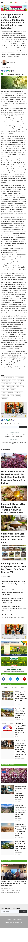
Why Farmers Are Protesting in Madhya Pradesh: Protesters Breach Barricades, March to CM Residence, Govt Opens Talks (14, 883)
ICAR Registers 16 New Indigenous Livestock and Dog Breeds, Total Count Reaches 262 (13, 567)
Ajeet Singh (17, 735)
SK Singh (17, 757)
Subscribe (23, 426)
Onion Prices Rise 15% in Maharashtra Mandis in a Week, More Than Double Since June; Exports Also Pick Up (13, 476)
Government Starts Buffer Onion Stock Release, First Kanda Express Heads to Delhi (13, 583)
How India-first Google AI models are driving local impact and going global (21, 844)
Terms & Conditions (9, 921)
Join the (13, 74)
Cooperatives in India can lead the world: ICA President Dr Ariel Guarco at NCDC (14, 435)
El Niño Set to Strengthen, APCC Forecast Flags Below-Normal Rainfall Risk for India (20, 727)
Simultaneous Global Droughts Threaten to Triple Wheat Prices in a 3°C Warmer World (14, 608)
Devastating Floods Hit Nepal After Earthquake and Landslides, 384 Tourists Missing (12, 600)
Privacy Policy (18, 921)
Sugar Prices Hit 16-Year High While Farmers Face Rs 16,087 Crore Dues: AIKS (13, 537)
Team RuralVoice (18, 701)
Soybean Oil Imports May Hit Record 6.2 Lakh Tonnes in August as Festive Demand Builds (13, 507)
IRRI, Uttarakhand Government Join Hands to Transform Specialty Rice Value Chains (12, 591)
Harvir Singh (11, 62)
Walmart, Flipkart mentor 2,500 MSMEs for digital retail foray (14, 442)
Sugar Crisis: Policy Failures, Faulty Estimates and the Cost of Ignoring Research (20, 712)
